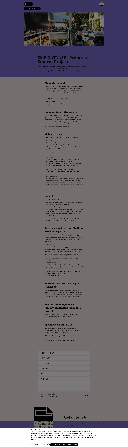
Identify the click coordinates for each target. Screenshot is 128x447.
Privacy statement (76, 437)
